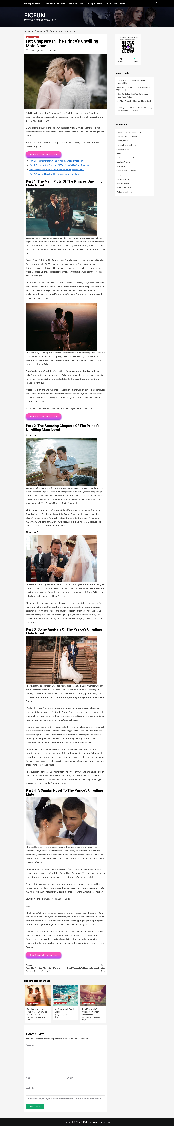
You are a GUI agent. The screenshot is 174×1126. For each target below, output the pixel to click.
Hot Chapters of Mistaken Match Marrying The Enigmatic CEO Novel (134, 109)
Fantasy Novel (122, 140)
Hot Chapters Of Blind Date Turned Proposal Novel (130, 81)
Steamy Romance (94, 3)
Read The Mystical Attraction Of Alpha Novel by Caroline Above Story (43, 968)
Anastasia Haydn (48, 50)
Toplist (119, 175)
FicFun (34, 15)
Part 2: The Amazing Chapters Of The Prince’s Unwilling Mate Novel (60, 165)
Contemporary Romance (54, 3)
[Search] (156, 3)
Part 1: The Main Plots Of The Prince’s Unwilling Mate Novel (57, 160)
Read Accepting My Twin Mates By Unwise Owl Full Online (37, 1012)
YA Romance (111, 3)
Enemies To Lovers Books (126, 136)
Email (70, 1077)
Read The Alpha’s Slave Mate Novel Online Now (86, 968)
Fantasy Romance (32, 3)
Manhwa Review (123, 162)
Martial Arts (121, 166)
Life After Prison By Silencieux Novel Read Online (133, 102)
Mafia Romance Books (125, 158)
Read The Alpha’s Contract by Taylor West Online (90, 1012)
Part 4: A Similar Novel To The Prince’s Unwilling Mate (54, 174)
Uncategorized (122, 179)
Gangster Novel (122, 149)
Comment (31, 1045)
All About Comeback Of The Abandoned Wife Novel (133, 88)
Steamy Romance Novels (126, 170)
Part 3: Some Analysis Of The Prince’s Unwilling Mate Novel (56, 169)
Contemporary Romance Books (129, 132)
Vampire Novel (122, 183)
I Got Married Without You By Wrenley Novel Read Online (132, 95)
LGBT (118, 153)
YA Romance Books (124, 192)
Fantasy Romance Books (126, 145)
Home (26, 31)
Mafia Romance (76, 3)
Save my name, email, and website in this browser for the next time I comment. (65, 1098)
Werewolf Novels (33, 37)
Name (29, 1077)
